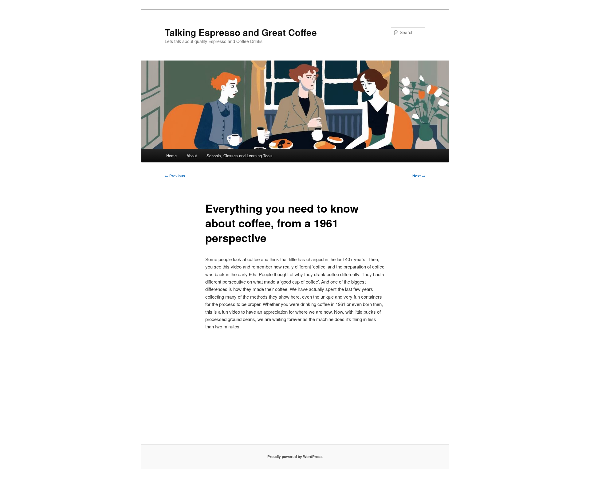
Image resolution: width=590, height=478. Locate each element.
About (192, 156)
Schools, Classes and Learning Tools (239, 156)
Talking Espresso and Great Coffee (241, 32)
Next (418, 175)
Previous (175, 175)
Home (171, 156)
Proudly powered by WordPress (295, 456)
